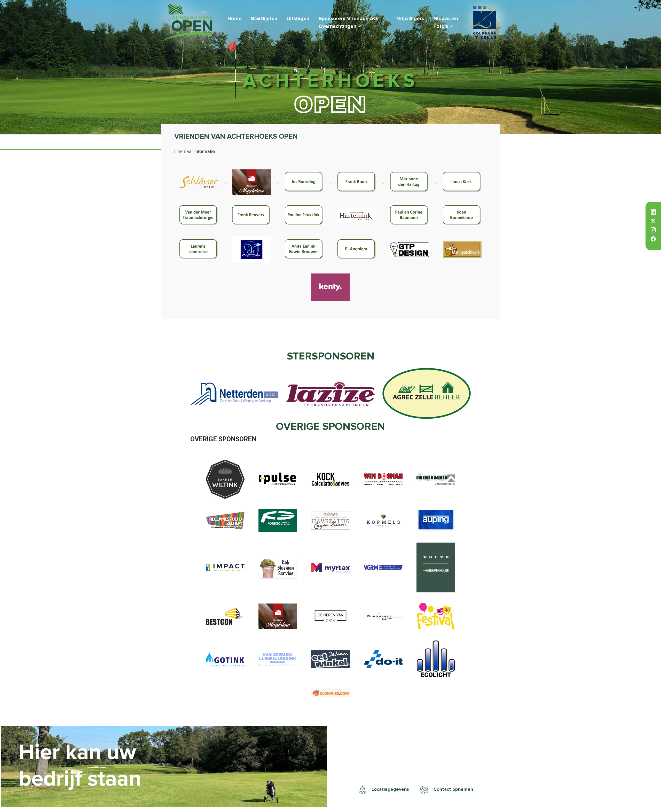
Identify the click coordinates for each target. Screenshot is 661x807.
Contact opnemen (452, 789)
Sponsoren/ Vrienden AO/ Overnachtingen (349, 22)
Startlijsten (264, 18)
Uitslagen (298, 18)
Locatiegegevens (389, 789)
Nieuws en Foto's (446, 22)
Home (234, 18)
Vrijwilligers (410, 18)
